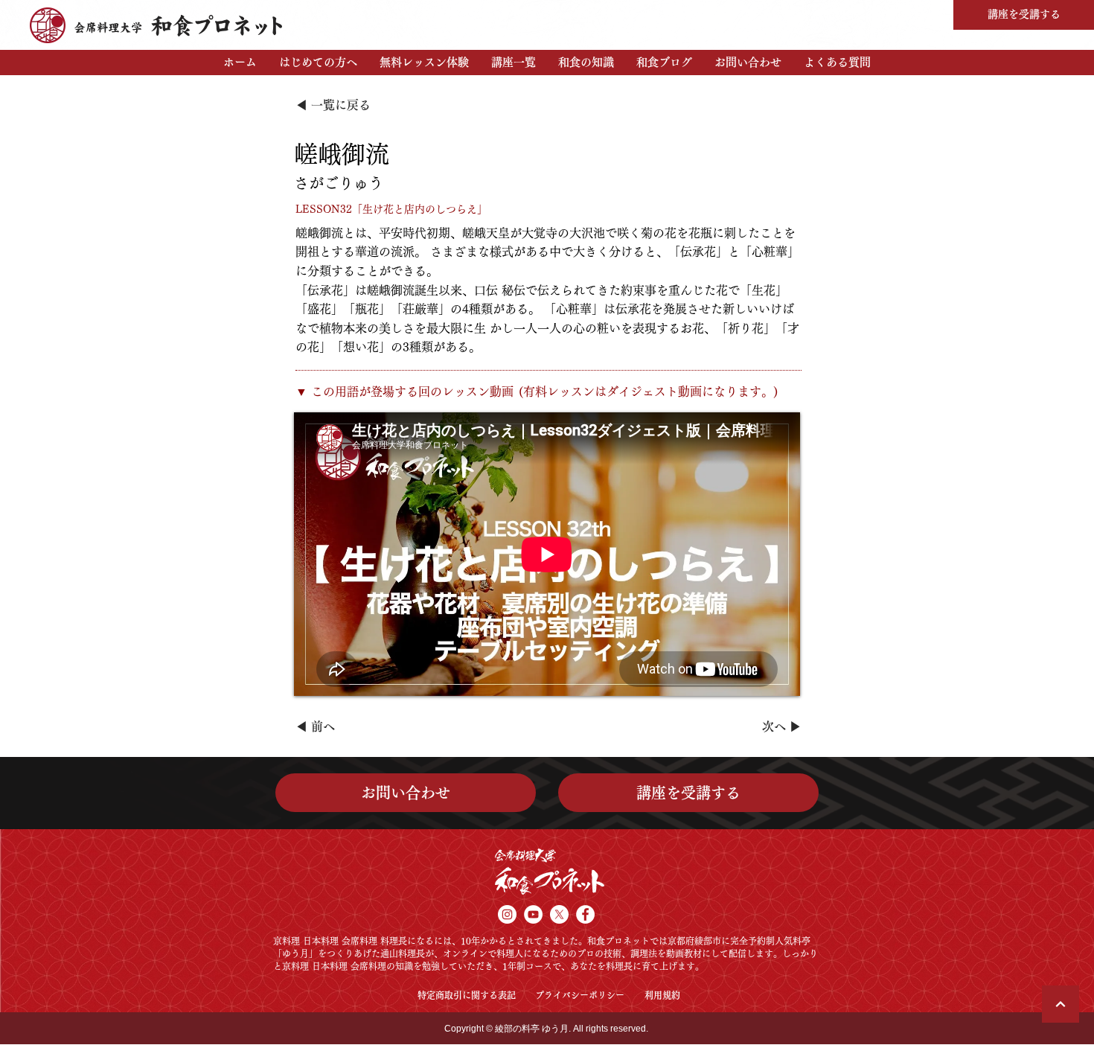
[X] (559, 914)
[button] (318, 62)
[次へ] (1060, 1004)
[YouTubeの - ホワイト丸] (533, 914)
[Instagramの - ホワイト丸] (507, 914)
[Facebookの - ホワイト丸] (585, 914)
